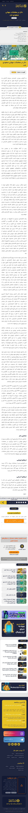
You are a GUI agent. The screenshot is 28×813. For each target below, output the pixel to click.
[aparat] (15, 744)
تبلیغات (3, 1)
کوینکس (8, 757)
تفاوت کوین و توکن (22, 36)
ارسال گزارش (8, 792)
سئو (17, 811)
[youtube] (12, 744)
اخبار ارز (14, 18)
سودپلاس (24, 20)
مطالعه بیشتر (14, 792)
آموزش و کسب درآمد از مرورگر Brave (13, 714)
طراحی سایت (20, 811)
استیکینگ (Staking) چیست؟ (20, 35)
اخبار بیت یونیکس (10, 755)
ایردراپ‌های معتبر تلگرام (20, 753)
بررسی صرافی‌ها (14, 757)
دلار (19, 88)
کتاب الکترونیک (21, 757)
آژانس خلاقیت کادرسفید (9, 811)
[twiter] (19, 744)
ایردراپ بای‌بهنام (20, 770)
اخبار (20, 20)
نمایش (13, 72)
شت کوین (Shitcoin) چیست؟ (20, 38)
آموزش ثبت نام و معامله (14, 554)
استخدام (12, 1)
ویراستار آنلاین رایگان (20, 768)
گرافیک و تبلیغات (12, 768)
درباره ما (7, 1)
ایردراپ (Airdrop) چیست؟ (21, 33)
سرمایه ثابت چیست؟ (21, 41)
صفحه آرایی (12, 766)
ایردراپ (13, 753)
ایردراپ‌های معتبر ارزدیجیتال (19, 755)
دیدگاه (14, 523)
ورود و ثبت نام (14, 552)
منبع (25, 494)
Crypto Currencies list (19, 766)
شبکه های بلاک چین (22, 39)
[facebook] (9, 744)
